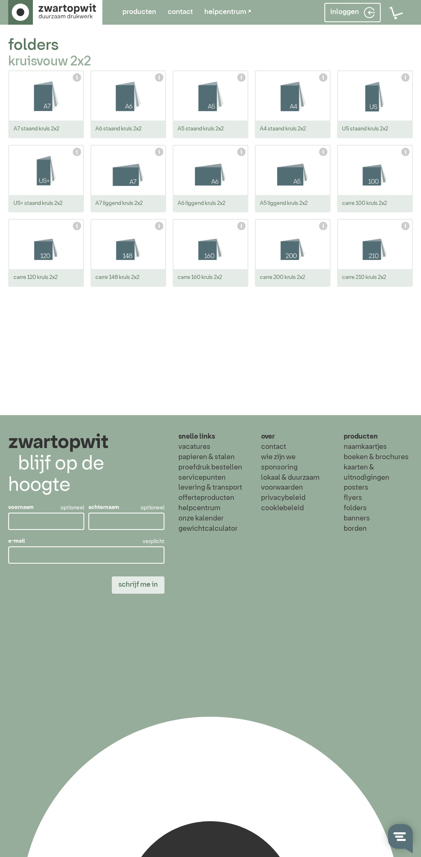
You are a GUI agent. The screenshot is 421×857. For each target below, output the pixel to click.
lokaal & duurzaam (290, 477)
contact (180, 12)
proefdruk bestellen (210, 467)
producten (139, 12)
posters (356, 487)
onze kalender (201, 518)
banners (357, 518)
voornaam (21, 507)
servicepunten (202, 477)
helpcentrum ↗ (227, 12)
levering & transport (210, 487)
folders (33, 45)
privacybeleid (283, 498)
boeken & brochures (376, 457)
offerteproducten (206, 498)
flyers (353, 498)
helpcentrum (199, 508)
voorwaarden (282, 487)
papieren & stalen (206, 457)
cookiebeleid (282, 508)
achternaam (103, 507)
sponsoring (279, 467)
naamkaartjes (365, 447)
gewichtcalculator (208, 528)
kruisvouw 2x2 (49, 62)
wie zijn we (278, 457)
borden (355, 528)
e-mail (16, 541)
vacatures (194, 447)
